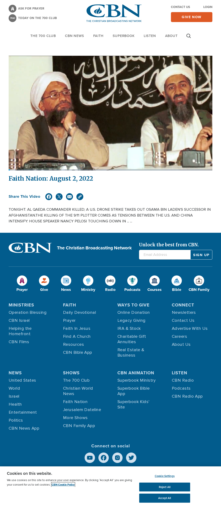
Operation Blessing (28, 312)
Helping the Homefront (20, 331)
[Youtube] (90, 458)
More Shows (75, 417)
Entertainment (23, 412)
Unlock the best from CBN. (169, 244)
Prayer (69, 320)
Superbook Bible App (133, 391)
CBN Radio (183, 380)
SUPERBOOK (124, 35)
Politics (16, 420)
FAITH (98, 35)
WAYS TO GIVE (133, 305)
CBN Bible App (77, 352)
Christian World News (78, 391)
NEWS (15, 373)
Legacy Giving (131, 320)
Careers (179, 336)
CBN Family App (79, 425)
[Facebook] (48, 196)
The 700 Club (43, 35)
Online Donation (133, 312)
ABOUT (171, 35)
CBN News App (24, 428)
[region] (110, 486)
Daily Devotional (79, 312)
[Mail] (69, 196)
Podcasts (181, 388)
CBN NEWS (74, 35)
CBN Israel (19, 320)
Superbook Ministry (136, 380)
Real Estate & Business (130, 352)
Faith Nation (75, 401)
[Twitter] (59, 196)
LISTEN (150, 35)
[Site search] (188, 38)
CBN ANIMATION (135, 373)
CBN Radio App (187, 396)
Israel (14, 396)
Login (207, 7)
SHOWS (71, 373)
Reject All (164, 487)
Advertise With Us (190, 328)
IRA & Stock (129, 328)
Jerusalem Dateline (82, 409)
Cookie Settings (165, 476)
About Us (181, 344)
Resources (73, 344)
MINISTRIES (21, 305)
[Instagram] (117, 458)
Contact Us (180, 7)
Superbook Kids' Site (133, 404)
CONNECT (183, 305)
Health (15, 404)
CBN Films (19, 341)
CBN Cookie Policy (63, 485)
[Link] (79, 196)
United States (22, 380)
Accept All (164, 498)
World (14, 388)
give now (192, 16)
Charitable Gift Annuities (131, 339)
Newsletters (184, 312)
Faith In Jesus (76, 328)
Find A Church (77, 336)
